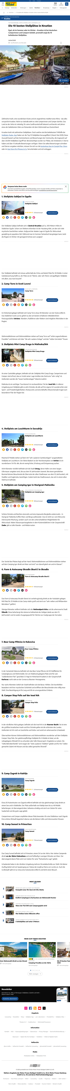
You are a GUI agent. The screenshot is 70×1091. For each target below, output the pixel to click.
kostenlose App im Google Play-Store (54, 146)
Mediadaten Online (29, 1055)
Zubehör (31, 7)
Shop (22, 1017)
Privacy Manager (43, 1031)
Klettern (54, 1078)
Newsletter (16, 1017)
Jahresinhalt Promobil (45, 1046)
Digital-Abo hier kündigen (28, 1036)
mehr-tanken (62, 1078)
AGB (12, 1031)
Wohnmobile (14, 7)
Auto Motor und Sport (17, 1078)
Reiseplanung (46, 7)
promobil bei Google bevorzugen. (48, 190)
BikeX (26, 1078)
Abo (30, 0)
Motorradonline (22, 1084)
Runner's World (46, 1084)
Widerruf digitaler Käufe (51, 1036)
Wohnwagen (23, 7)
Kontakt (7, 1031)
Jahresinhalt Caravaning (59, 1046)
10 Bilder (65, 80)
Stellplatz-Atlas (60, 1017)
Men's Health (12, 1084)
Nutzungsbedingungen (21, 1031)
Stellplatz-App (30, 1017)
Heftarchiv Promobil (18, 1046)
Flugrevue (47, 1078)
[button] (35, 65)
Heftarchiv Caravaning (32, 1046)
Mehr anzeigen (33, 974)
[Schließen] (66, 186)
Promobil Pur (50, 1017)
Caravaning (8, 1017)
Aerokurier (6, 1078)
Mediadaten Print (41, 1055)
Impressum (16, 1036)
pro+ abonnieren (40, 1017)
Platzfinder (37, 7)
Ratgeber (54, 7)
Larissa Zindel (12, 40)
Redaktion (39, 1036)
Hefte (34, 0)
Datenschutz (33, 1031)
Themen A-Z (23, 1022)
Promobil (37, 1084)
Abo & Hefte (7, 1046)
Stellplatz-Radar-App (9, 135)
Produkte (39, 0)
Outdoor (30, 1084)
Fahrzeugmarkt (63, 7)
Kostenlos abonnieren (10, 999)
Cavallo (41, 1078)
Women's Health (57, 1084)
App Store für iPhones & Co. (17, 149)
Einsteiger (7, 7)
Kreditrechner (32, 1022)
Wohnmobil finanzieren (44, 1022)
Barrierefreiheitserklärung (57, 1031)
